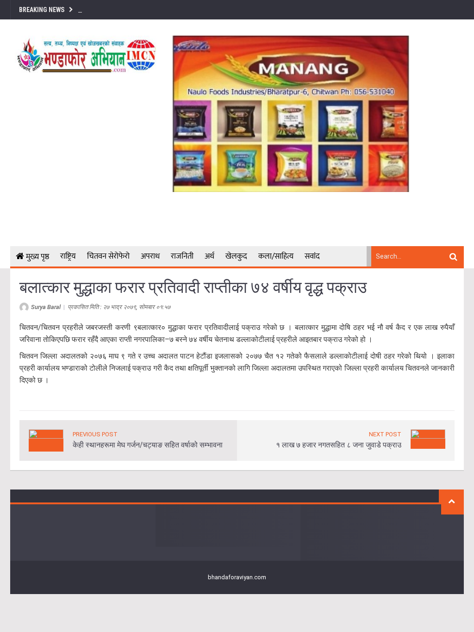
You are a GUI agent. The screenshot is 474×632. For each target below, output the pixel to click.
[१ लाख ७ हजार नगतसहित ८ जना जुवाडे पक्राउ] (428, 438)
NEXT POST (385, 434)
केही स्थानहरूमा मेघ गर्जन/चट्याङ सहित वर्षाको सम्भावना (148, 444)
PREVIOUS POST (95, 434)
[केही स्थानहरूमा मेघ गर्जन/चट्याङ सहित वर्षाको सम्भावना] (46, 439)
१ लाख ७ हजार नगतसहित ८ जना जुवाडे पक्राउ (338, 444)
